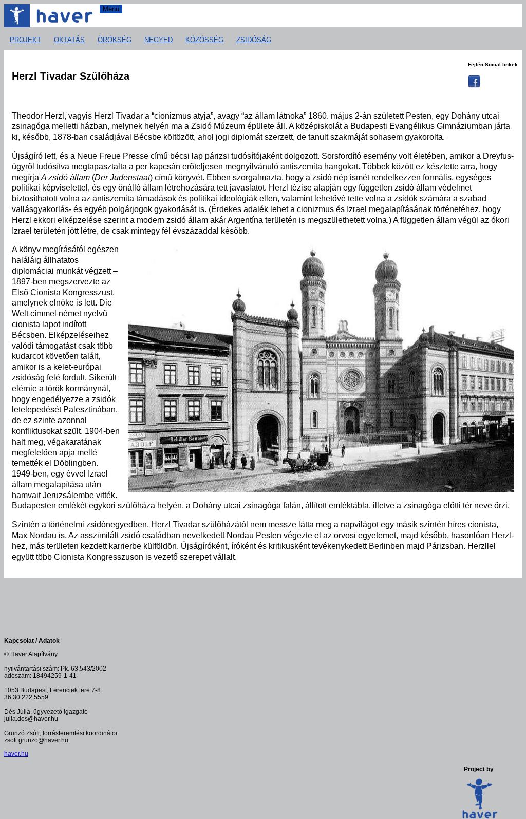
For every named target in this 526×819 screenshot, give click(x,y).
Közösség (204, 40)
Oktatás (69, 40)
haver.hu (16, 753)
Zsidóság (253, 40)
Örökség (115, 40)
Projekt (25, 40)
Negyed (158, 40)
